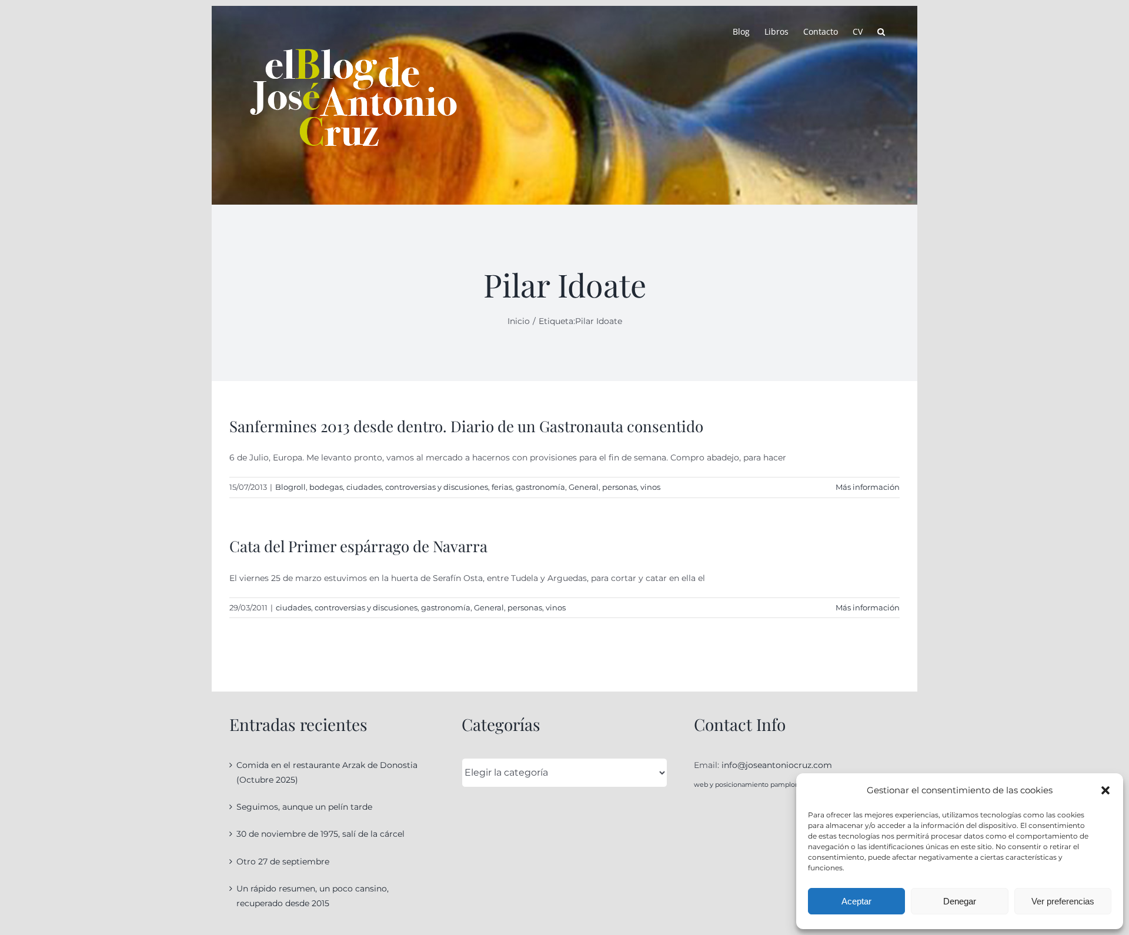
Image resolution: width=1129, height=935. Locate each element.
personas (619, 487)
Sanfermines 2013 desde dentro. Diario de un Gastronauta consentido (466, 426)
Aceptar (856, 901)
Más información (868, 487)
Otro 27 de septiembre (282, 861)
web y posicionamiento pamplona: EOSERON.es (770, 784)
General (584, 487)
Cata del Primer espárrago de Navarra (358, 546)
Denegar (959, 901)
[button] (1105, 790)
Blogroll (290, 487)
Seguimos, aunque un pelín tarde (304, 807)
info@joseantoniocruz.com (777, 765)
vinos (650, 487)
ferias (502, 487)
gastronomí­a (540, 487)
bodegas (326, 487)
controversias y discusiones (436, 487)
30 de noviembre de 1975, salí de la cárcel (320, 834)
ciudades (364, 487)
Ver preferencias (1062, 901)
